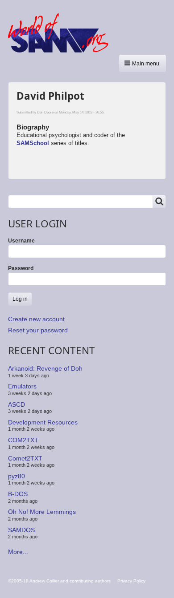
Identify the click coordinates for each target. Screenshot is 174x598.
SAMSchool (33, 143)
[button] (142, 63)
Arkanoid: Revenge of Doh (45, 368)
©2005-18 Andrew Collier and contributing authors (59, 580)
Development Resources (43, 422)
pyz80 (16, 476)
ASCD (16, 404)
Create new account (36, 319)
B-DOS (18, 493)
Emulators (22, 386)
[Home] (61, 33)
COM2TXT (23, 440)
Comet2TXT (25, 457)
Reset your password (38, 330)
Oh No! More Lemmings (42, 511)
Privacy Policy (131, 580)
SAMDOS (21, 529)
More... (18, 551)
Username (21, 241)
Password (20, 268)
